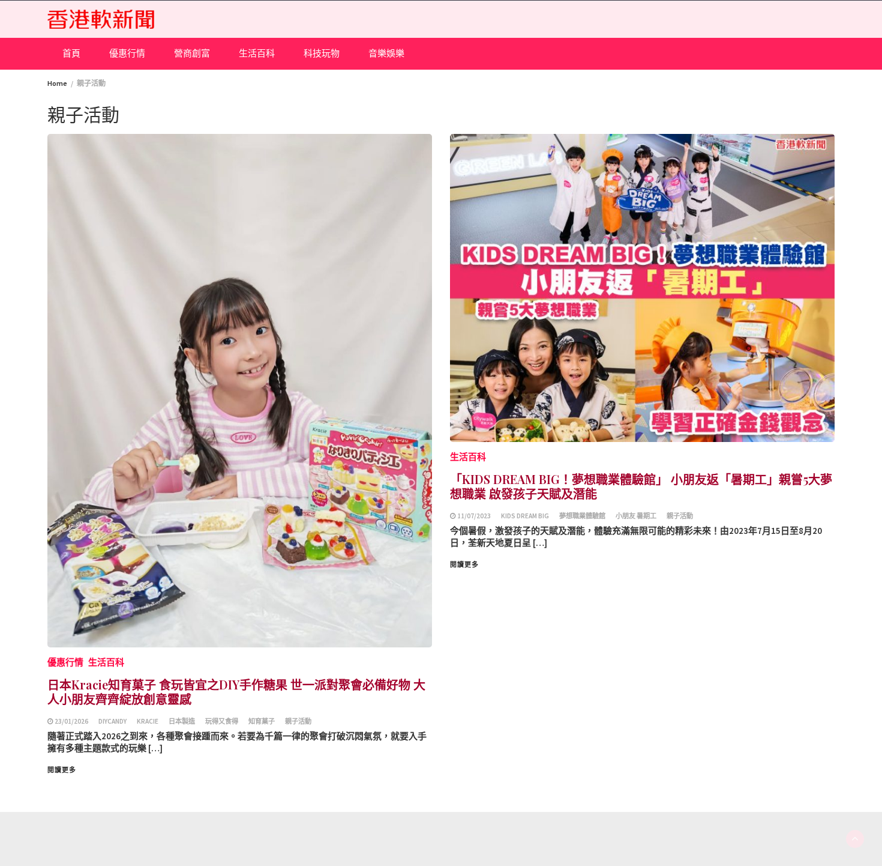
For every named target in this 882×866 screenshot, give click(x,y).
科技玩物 (322, 53)
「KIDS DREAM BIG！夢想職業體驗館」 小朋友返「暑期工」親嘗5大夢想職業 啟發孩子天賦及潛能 (641, 486)
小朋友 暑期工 (636, 516)
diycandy (112, 721)
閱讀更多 (61, 770)
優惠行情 (127, 53)
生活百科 (257, 53)
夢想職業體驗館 (582, 516)
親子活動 (298, 721)
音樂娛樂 (386, 53)
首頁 (71, 53)
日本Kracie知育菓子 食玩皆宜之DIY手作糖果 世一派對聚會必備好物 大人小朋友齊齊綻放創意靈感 (236, 691)
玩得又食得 (221, 721)
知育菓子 (261, 721)
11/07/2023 (474, 516)
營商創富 (192, 53)
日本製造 (182, 721)
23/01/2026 (71, 721)
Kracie (147, 721)
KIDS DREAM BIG (525, 516)
